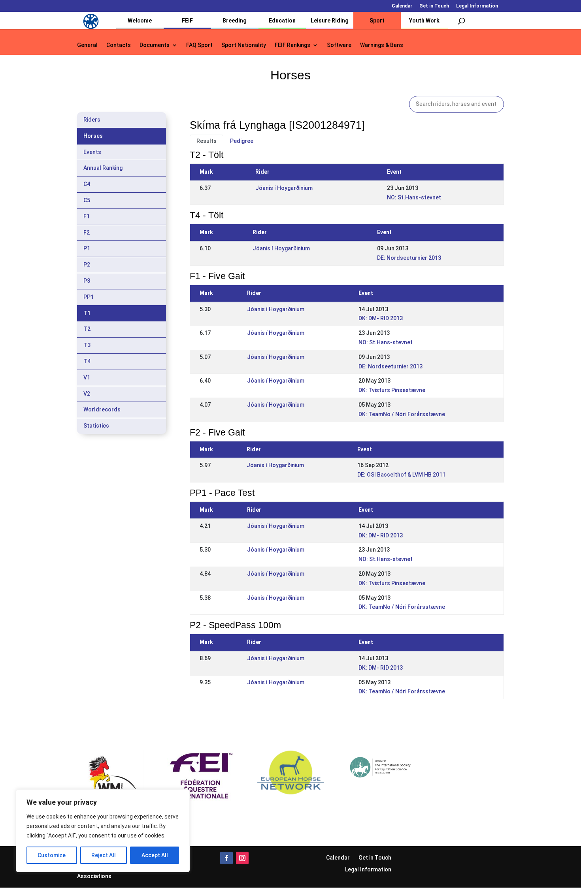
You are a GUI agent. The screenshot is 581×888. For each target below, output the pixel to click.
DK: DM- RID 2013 (380, 318)
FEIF (187, 20)
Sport (377, 20)
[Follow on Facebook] (226, 858)
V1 (86, 377)
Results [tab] (206, 141)
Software (339, 45)
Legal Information (477, 6)
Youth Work (424, 20)
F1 (86, 216)
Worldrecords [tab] (102, 409)
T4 (87, 361)
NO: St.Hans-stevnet (414, 197)
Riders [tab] (91, 119)
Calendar (402, 6)
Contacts (118, 45)
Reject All (103, 855)
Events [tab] (92, 152)
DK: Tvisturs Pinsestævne (391, 390)
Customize (52, 855)
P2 (86, 264)
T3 (87, 345)
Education (282, 20)
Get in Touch (434, 6)
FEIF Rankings (292, 45)
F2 (86, 232)
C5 (86, 200)
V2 (86, 393)
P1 (86, 248)
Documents (155, 45)
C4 (86, 184)
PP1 (88, 297)
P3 (86, 281)
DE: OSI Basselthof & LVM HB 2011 (401, 474)
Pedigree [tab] (241, 141)
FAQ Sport (199, 45)
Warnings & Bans (381, 45)
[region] (103, 830)
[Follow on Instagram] (242, 858)
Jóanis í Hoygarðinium (284, 188)
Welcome (140, 20)
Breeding (235, 20)
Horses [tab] (93, 136)
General (87, 45)
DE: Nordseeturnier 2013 (409, 258)
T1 (87, 313)
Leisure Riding (330, 20)
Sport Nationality (243, 45)
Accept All (154, 855)
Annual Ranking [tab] (103, 168)
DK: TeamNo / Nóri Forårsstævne (401, 414)
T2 (87, 329)
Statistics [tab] (96, 425)
